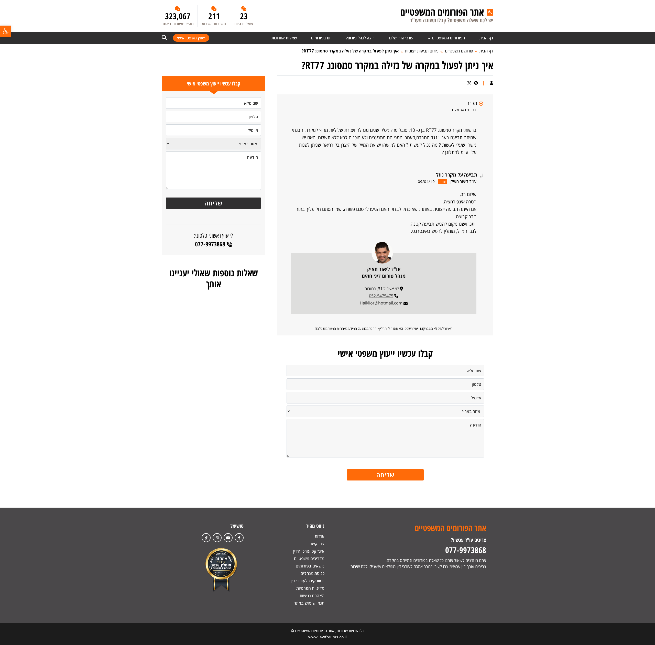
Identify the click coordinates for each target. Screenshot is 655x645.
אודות (319, 536)
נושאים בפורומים (310, 566)
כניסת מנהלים (312, 573)
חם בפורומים (321, 37)
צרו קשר (317, 543)
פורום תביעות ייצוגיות (422, 51)
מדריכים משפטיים (309, 558)
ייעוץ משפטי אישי (191, 37)
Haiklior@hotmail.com (381, 303)
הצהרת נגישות (312, 595)
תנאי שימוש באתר (309, 603)
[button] (5, 31)
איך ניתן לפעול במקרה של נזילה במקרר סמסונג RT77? (350, 51)
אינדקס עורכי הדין (308, 551)
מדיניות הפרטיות (310, 588)
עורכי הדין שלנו (401, 37)
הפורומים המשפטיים (448, 37)
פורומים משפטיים (459, 51)
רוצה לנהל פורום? (360, 37)
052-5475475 (381, 296)
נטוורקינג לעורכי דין (307, 581)
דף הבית (486, 37)
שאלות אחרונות (284, 37)
